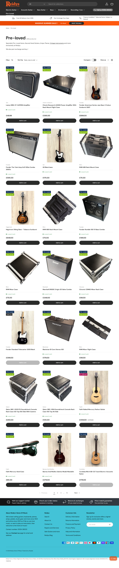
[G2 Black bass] (59, 145)
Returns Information (72, 520)
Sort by (20, 60)
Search (47, 517)
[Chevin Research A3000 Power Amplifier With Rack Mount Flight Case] (59, 83)
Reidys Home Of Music (16, 551)
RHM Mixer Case (12, 289)
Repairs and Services (52, 528)
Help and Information (73, 532)
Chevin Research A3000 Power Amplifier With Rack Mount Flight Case (59, 106)
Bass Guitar (41, 10)
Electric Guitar (11, 10)
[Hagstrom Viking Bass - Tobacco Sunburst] (23, 208)
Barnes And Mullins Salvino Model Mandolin (58, 472)
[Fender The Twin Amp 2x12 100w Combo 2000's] (23, 145)
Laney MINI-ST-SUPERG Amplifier (18, 105)
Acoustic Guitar (27, 10)
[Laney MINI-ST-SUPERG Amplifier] (23, 83)
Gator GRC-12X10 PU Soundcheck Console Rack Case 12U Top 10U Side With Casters (21, 410)
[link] (43, 493)
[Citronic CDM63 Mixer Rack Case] (96, 268)
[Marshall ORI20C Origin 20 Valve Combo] (59, 268)
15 (67, 493)
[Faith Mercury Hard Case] (23, 450)
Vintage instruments (57, 43)
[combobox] (62, 4)
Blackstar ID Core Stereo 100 (53, 349)
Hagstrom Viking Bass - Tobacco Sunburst (21, 229)
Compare (87, 60)
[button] (112, 4)
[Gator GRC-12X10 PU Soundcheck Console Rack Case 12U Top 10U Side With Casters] (23, 388)
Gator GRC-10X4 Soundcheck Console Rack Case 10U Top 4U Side (58, 410)
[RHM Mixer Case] (23, 268)
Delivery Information (72, 517)
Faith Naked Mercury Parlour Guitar (92, 409)
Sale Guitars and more (52, 532)
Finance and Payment (73, 524)
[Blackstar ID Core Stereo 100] (59, 328)
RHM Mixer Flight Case (87, 349)
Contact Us (48, 524)
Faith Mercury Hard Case (15, 472)
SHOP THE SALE (76, 23)
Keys (52, 10)
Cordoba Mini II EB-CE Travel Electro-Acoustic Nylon (96, 473)
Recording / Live (77, 10)
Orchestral (62, 10)
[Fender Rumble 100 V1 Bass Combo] (96, 208)
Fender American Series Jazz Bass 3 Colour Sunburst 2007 (95, 106)
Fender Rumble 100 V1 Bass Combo (92, 229)
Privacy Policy (70, 528)
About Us (48, 520)
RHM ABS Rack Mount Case (89, 167)
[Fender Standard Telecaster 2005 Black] (23, 328)
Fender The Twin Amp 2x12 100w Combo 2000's (20, 168)
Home (7, 28)
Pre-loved (13, 28)
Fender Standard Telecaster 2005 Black (20, 349)
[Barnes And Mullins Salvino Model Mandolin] (59, 450)
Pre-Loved (10, 14)
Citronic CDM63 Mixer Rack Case (91, 289)
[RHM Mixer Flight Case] (96, 328)
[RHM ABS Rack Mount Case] (96, 145)
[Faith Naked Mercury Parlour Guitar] (96, 388)
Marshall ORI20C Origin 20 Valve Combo (57, 289)
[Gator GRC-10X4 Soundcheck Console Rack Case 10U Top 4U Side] (59, 388)
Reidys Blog (49, 535)
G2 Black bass (48, 167)
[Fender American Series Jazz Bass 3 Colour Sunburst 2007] (96, 83)
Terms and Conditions (73, 535)
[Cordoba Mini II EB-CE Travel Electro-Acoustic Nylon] (96, 450)
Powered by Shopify (27, 551)
